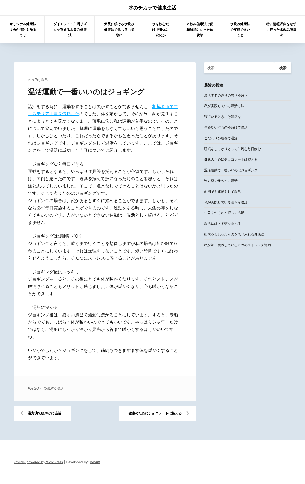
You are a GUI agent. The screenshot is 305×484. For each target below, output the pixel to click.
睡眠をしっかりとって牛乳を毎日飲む (232, 149)
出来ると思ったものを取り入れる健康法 (234, 234)
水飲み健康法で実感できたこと (240, 29)
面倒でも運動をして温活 (222, 191)
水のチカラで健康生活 (152, 7)
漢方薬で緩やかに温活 (44, 413)
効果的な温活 (38, 80)
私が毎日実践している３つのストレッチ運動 (237, 245)
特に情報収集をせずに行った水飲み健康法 (281, 29)
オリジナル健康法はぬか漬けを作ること (23, 29)
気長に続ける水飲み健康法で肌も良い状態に (119, 29)
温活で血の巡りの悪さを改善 (226, 95)
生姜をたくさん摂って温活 (224, 213)
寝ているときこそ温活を (222, 116)
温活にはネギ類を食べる (222, 223)
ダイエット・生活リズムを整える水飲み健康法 (70, 29)
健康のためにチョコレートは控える (155, 413)
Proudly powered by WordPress (38, 462)
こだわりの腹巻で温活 (221, 138)
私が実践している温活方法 (224, 106)
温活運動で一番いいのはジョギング (231, 170)
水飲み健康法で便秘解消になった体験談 (200, 29)
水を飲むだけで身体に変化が (160, 29)
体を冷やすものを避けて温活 (226, 127)
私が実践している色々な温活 (226, 202)
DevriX (95, 462)
